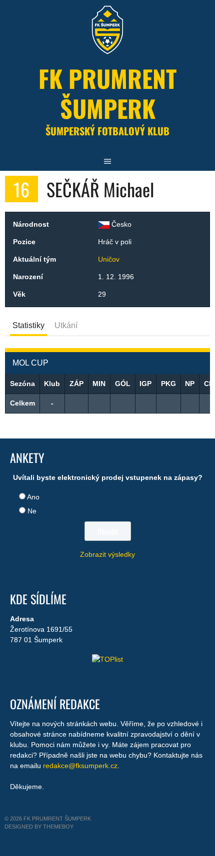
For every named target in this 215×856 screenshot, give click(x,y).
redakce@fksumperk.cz (80, 766)
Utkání (66, 325)
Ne (32, 511)
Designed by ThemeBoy (39, 827)
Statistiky (28, 325)
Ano (33, 497)
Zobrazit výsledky (107, 554)
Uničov (109, 259)
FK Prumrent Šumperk (107, 93)
